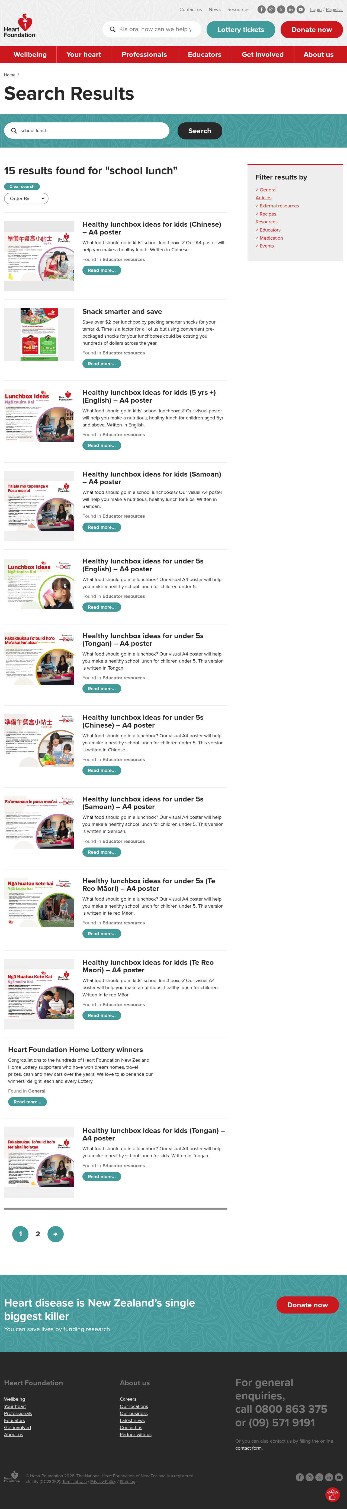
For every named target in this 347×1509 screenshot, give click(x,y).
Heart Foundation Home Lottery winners (75, 1049)
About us (319, 54)
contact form (248, 1448)
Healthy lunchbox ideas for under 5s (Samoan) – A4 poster (143, 803)
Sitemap (127, 1481)
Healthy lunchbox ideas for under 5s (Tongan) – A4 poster (143, 639)
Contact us (190, 9)
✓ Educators (268, 230)
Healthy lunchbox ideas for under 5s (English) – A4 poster (143, 565)
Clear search (21, 186)
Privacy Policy (103, 1481)
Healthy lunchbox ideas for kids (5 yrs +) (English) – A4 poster (149, 396)
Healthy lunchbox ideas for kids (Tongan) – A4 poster (153, 1134)
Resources (238, 9)
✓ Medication (269, 238)
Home (9, 75)
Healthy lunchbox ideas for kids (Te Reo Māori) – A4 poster (148, 966)
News (215, 9)
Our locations (134, 1406)
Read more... (102, 270)
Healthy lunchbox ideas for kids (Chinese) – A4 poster (151, 228)
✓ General (266, 190)
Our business (134, 1413)
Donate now (311, 29)
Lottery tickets (240, 29)
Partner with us (136, 1435)
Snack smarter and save (122, 311)
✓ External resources (277, 206)
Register (334, 9)
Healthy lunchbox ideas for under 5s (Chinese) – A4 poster (143, 721)
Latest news (132, 1420)
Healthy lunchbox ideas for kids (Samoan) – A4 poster (151, 478)
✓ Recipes (266, 214)
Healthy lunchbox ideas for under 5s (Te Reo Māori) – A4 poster (148, 884)
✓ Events (265, 246)
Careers (128, 1399)
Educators (204, 54)
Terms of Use (74, 1481)
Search (199, 130)
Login (316, 9)
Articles (263, 198)
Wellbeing (30, 54)
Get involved (263, 54)
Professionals (144, 54)
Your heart (83, 54)
